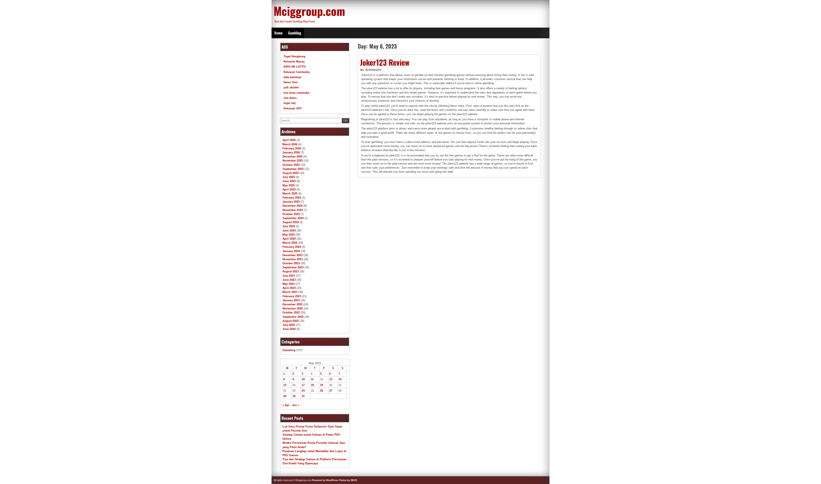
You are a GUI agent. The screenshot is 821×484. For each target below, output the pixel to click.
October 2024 (291, 214)
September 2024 (293, 218)
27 (330, 390)
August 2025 (290, 173)
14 (339, 379)
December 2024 (292, 205)
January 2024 (291, 251)
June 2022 (289, 329)
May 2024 (288, 234)
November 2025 (292, 160)
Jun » (295, 405)
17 (303, 385)
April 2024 (289, 238)
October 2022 (291, 312)
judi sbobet (291, 87)
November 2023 (292, 259)
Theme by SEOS (348, 480)
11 (312, 379)
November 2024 (292, 210)
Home (278, 33)
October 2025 (291, 164)
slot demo (290, 97)
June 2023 (289, 279)
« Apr (285, 405)
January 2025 (291, 201)
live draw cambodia (296, 92)
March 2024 (289, 242)
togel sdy (290, 103)
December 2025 (292, 156)
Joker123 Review (384, 62)
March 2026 (289, 144)
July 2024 (288, 226)
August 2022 (290, 320)
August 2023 (290, 271)
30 (293, 396)
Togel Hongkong (294, 56)
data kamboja (292, 77)
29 (284, 396)
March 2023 (289, 292)
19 (321, 385)
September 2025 (293, 169)
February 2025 (291, 197)
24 (303, 390)
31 (303, 396)
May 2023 (288, 283)
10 (303, 379)
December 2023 (292, 255)
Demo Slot (290, 82)
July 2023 (288, 275)
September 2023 (293, 267)
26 (321, 390)
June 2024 (289, 230)
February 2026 (291, 148)
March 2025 (289, 193)
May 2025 (288, 185)
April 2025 (289, 189)
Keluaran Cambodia (297, 72)
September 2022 (293, 316)
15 (284, 385)
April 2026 (289, 140)
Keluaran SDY (293, 108)
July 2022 (288, 325)
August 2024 (290, 222)
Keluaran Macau (294, 61)
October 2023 (291, 263)
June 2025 (289, 181)
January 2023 (291, 300)
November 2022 (292, 308)
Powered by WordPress (325, 480)
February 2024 (291, 246)
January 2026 (291, 152)
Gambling (294, 33)
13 (330, 379)
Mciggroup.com (309, 10)
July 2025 (288, 177)
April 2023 (289, 288)
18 (312, 385)
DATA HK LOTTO (295, 66)
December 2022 (292, 304)
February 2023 (291, 296)
